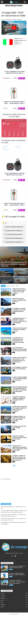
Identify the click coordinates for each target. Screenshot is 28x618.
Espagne (3, 604)
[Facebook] (12, 556)
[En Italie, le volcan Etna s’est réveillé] (6, 429)
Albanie (8, 5)
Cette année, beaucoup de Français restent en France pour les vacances (19, 409)
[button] (24, 2)
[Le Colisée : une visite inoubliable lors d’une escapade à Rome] (6, 312)
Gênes (6, 146)
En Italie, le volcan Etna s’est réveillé (19, 427)
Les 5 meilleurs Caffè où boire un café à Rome (19, 368)
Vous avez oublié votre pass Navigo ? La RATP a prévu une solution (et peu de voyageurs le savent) (14, 511)
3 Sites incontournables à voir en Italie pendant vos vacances (19, 378)
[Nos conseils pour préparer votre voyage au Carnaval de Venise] (6, 351)
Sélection (3, 598)
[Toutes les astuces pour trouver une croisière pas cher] (6, 331)
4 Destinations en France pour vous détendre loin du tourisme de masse (18, 340)
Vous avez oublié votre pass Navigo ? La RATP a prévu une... (17, 574)
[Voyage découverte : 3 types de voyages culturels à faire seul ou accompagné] (6, 321)
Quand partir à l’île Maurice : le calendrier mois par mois (13, 507)
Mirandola (6, 149)
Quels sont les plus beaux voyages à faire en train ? (19, 300)
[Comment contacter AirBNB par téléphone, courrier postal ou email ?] (6, 400)
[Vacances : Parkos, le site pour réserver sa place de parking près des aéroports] (6, 459)
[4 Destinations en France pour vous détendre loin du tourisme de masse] (6, 341)
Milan (5, 147)
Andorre (19, 5)
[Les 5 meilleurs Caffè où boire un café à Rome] (6, 370)
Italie (2, 260)
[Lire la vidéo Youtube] (14, 28)
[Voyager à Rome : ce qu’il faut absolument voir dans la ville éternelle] (6, 420)
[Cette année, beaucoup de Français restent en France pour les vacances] (6, 410)
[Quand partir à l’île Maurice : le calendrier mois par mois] (4, 568)
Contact (21, 553)
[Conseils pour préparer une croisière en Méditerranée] (7, 280)
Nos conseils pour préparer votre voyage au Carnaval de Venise (19, 349)
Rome (19, 146)
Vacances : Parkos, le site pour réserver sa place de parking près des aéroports (19, 458)
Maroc (2, 600)
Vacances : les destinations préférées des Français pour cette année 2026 (19, 448)
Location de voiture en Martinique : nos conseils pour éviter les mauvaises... (17, 582)
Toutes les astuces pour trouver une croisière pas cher (19, 329)
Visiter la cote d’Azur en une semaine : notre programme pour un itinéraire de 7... (19, 360)
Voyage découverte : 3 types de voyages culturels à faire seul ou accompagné (19, 320)
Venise (19, 147)
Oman (2, 607)
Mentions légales (9, 553)
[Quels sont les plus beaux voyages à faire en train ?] (6, 302)
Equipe (16, 553)
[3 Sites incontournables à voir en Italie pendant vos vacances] (6, 380)
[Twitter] (15, 556)
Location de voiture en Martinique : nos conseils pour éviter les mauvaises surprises (13, 515)
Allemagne (13, 5)
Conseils (11, 584)
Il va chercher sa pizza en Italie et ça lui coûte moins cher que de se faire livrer (13, 519)
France (11, 569)
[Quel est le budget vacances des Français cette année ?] (6, 439)
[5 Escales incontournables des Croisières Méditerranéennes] (7, 273)
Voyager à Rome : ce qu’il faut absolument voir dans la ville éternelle (18, 419)
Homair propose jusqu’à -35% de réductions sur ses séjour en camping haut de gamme (19, 389)
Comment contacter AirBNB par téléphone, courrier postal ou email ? (19, 399)
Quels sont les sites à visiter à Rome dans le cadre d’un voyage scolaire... (19, 291)
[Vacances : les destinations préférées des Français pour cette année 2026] (6, 449)
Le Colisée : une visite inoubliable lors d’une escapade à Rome (18, 310)
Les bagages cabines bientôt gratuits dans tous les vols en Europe (13, 523)
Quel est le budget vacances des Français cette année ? (19, 437)
